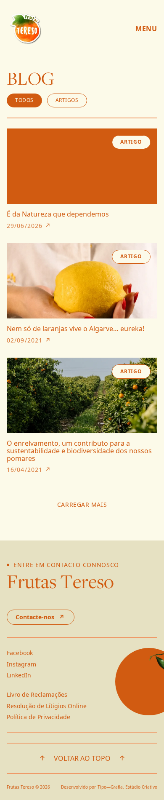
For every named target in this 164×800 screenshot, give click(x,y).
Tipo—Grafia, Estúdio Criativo (127, 787)
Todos (24, 100)
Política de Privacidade (38, 717)
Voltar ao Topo (82, 758)
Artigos (67, 100)
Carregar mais (82, 504)
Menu (146, 28)
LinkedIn (19, 675)
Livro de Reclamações (37, 694)
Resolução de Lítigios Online (47, 706)
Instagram (21, 664)
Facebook (20, 653)
